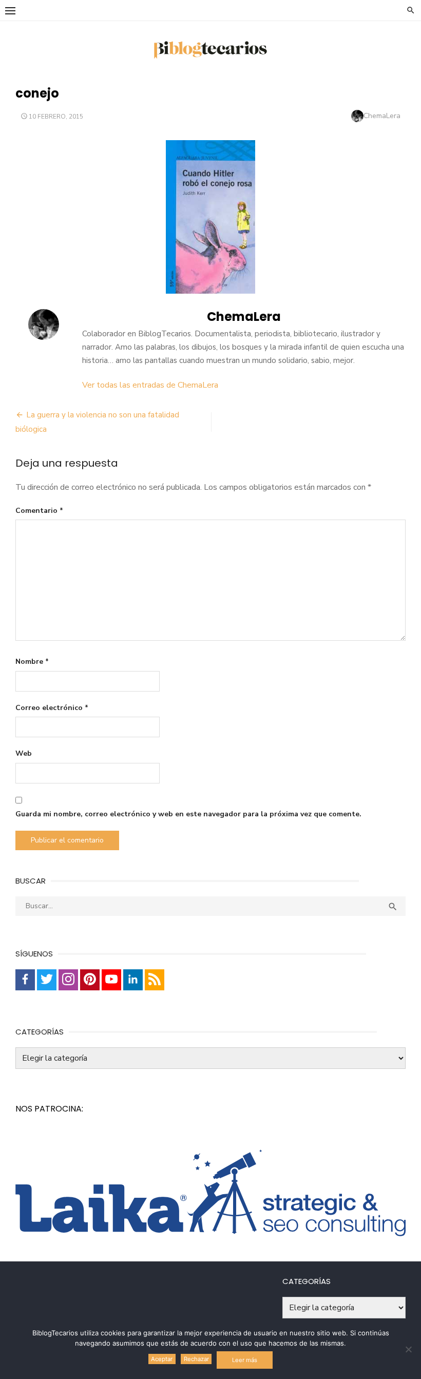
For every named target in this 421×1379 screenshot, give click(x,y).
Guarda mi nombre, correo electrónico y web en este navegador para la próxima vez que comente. (188, 814)
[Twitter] (46, 979)
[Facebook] (25, 979)
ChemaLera (381, 116)
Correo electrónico (51, 708)
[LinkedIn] (133, 979)
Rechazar (196, 1359)
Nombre (32, 661)
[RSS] (154, 979)
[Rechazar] (408, 1349)
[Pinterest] (90, 979)
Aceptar (162, 1359)
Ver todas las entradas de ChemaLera (150, 385)
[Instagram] (68, 979)
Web (23, 753)
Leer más (244, 1360)
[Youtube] (111, 979)
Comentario (39, 510)
